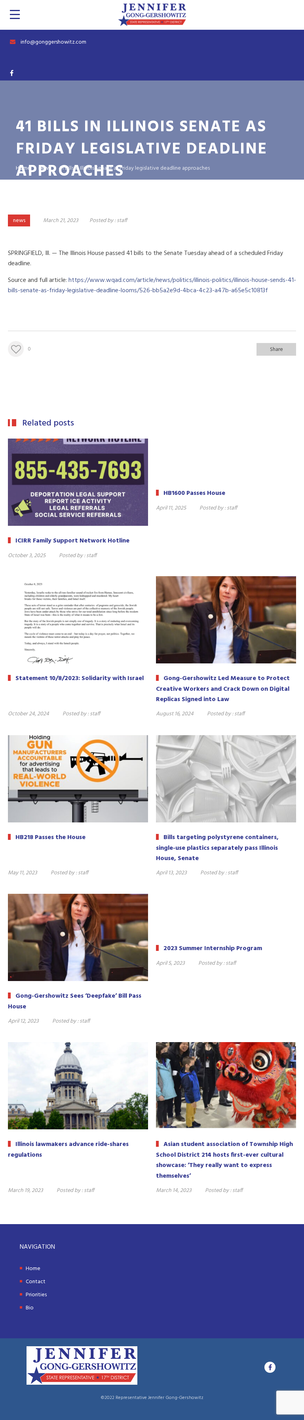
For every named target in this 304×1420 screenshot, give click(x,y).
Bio (30, 1308)
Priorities (36, 1294)
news (19, 220)
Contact (36, 1281)
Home (33, 1268)
